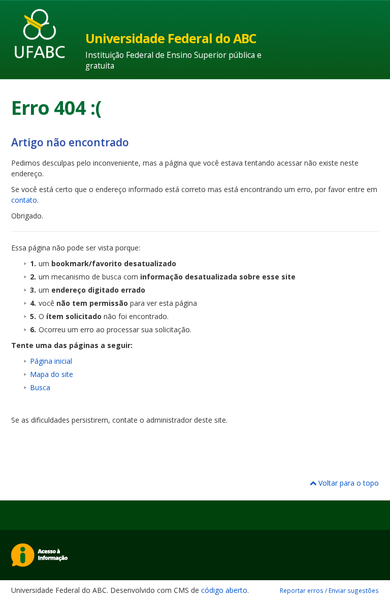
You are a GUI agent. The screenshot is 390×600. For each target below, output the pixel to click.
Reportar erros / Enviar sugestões (329, 590)
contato (24, 200)
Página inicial (51, 361)
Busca (40, 387)
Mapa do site (51, 374)
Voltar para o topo (347, 483)
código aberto (224, 590)
